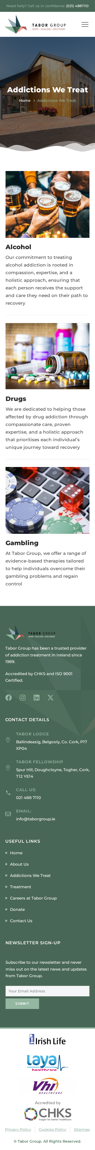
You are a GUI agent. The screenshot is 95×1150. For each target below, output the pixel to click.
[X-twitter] (50, 697)
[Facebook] (8, 697)
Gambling (22, 543)
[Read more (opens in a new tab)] (47, 793)
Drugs (16, 399)
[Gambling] (47, 500)
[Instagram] (22, 697)
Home (25, 100)
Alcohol (18, 247)
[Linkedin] (36, 697)
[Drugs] (47, 356)
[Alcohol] (47, 204)
